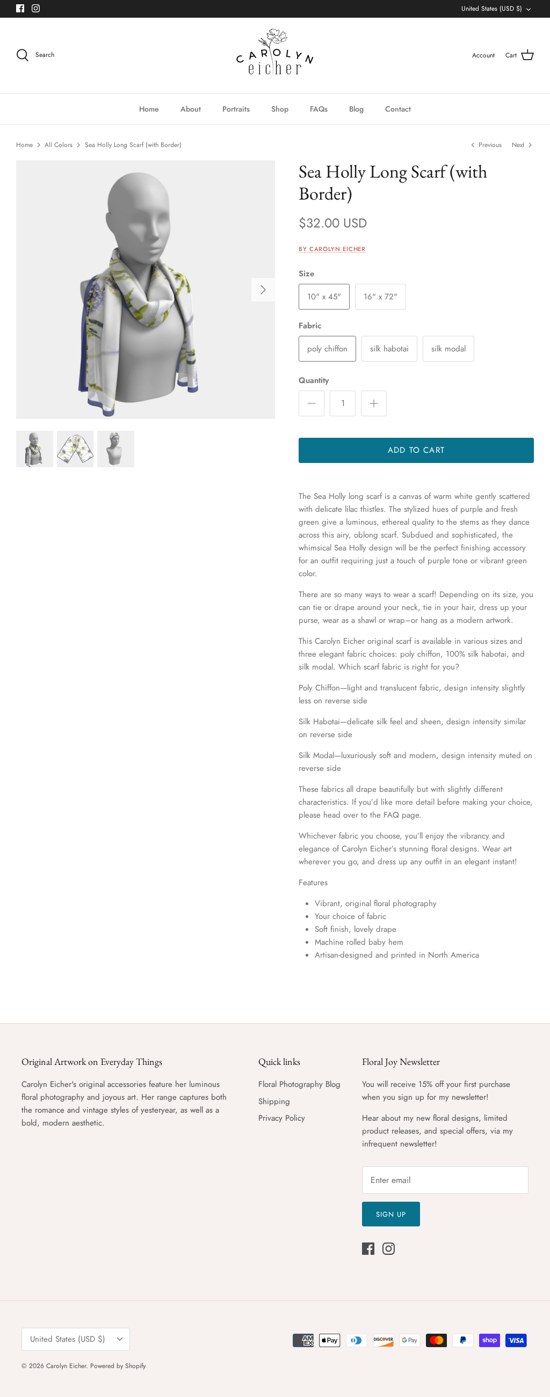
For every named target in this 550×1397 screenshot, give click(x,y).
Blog (356, 109)
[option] (145, 289)
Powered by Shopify (118, 1366)
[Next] (263, 290)
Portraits (236, 109)
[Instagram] (36, 8)
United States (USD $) (491, 8)
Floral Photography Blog (299, 1084)
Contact (398, 109)
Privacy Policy (281, 1118)
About (190, 109)
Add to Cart (416, 450)
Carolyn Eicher (66, 1366)
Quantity (314, 380)
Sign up (391, 1214)
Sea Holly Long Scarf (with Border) (133, 145)
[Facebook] (20, 8)
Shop (279, 109)
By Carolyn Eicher (332, 249)
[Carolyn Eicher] (275, 55)
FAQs (319, 109)
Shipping (274, 1101)
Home (149, 109)
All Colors (59, 145)
